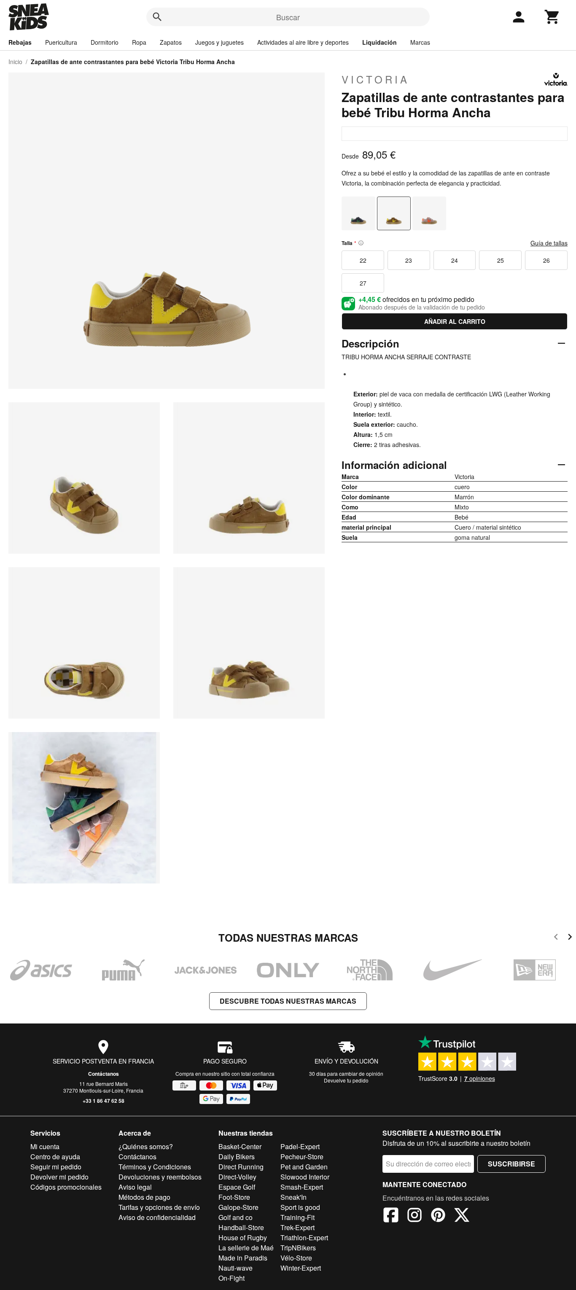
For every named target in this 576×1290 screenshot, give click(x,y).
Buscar (288, 16)
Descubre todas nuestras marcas (288, 1001)
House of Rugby (242, 1237)
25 (500, 260)
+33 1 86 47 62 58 (103, 1100)
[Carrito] (552, 16)
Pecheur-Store (301, 1156)
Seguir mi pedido (55, 1167)
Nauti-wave (235, 1268)
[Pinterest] (438, 1216)
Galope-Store (238, 1207)
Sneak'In (293, 1197)
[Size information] (361, 243)
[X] (461, 1216)
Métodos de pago (144, 1197)
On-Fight (231, 1278)
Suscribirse (511, 1164)
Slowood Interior (304, 1177)
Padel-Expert (300, 1146)
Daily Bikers (236, 1156)
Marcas (420, 42)
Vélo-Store (296, 1258)
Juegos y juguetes (219, 42)
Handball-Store (241, 1227)
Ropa (139, 42)
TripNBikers (298, 1247)
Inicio (15, 61)
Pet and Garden (304, 1167)
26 (546, 260)
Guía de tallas (549, 243)
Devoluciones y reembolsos (160, 1177)
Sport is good (300, 1207)
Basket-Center (239, 1146)
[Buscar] (157, 17)
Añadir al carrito (454, 321)
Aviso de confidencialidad (157, 1217)
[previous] (556, 938)
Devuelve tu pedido (346, 1080)
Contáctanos (103, 1073)
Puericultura (61, 42)
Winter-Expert (300, 1268)
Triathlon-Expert (304, 1237)
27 (363, 283)
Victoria (375, 79)
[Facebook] (390, 1216)
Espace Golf (236, 1187)
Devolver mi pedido (59, 1177)
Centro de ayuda (55, 1156)
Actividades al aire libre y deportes (303, 42)
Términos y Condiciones (154, 1167)
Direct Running (241, 1167)
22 (363, 260)
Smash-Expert (301, 1187)
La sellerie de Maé (246, 1247)
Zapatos (171, 42)
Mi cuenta (44, 1146)
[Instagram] (414, 1216)
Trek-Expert (297, 1227)
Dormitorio (104, 42)
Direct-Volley (237, 1177)
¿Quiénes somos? (145, 1146)
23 (408, 260)
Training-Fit (297, 1217)
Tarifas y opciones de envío (159, 1207)
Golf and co (235, 1217)
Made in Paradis (242, 1258)
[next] (570, 938)
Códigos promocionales (66, 1187)
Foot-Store (234, 1197)
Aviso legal (135, 1187)
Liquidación (379, 42)
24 (454, 260)
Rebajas (20, 42)
